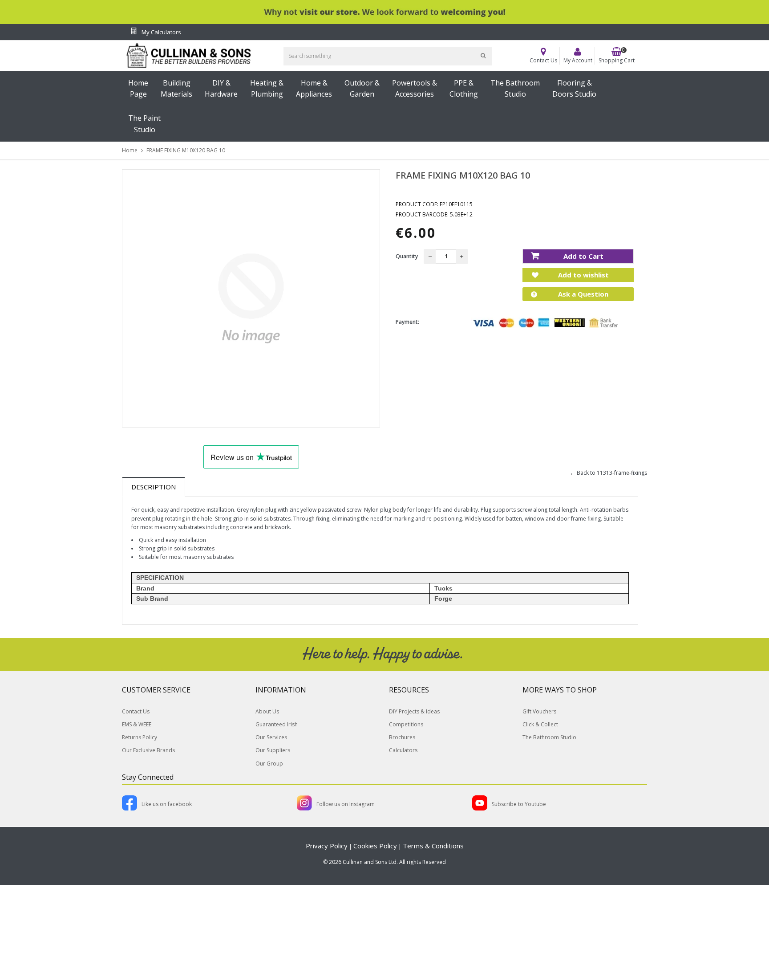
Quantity (407, 256)
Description (153, 486)
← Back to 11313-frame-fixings (608, 472)
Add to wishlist (582, 274)
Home (130, 150)
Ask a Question (582, 293)
